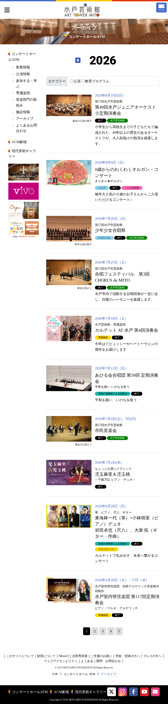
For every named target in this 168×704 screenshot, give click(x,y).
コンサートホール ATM (79, 674)
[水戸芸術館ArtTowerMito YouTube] (144, 691)
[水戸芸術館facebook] (133, 691)
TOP (55, 674)
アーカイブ (24, 118)
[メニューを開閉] (7, 10)
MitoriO (64, 656)
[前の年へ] (77, 60)
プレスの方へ (152, 656)
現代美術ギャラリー (91, 692)
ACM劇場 (19, 142)
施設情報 (23, 112)
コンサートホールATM (30, 692)
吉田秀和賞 (80, 656)
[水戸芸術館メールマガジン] (155, 691)
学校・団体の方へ (128, 656)
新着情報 (23, 67)
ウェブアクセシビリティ (61, 661)
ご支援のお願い (101, 656)
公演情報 (23, 74)
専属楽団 (23, 93)
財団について (46, 656)
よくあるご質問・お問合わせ (101, 661)
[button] (111, 691)
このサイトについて (20, 656)
